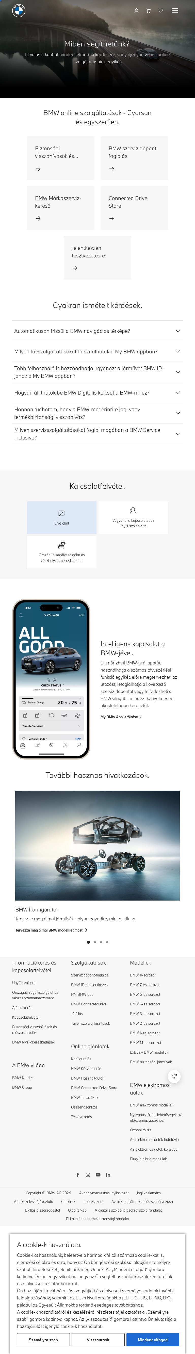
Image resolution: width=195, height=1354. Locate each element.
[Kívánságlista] (161, 10)
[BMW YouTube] (98, 1175)
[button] (61, 517)
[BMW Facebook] (77, 1175)
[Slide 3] (101, 942)
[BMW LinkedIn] (108, 1175)
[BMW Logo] (18, 10)
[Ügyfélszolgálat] (174, 1076)
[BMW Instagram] (87, 1175)
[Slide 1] (88, 942)
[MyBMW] (137, 10)
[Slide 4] (107, 942)
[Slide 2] (95, 942)
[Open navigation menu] (175, 10)
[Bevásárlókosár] (149, 10)
